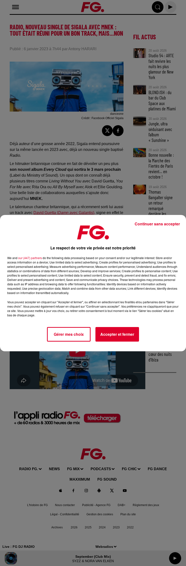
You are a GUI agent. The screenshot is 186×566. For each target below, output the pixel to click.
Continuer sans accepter (157, 224)
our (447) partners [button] (30, 258)
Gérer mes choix (69, 334)
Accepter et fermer (117, 334)
